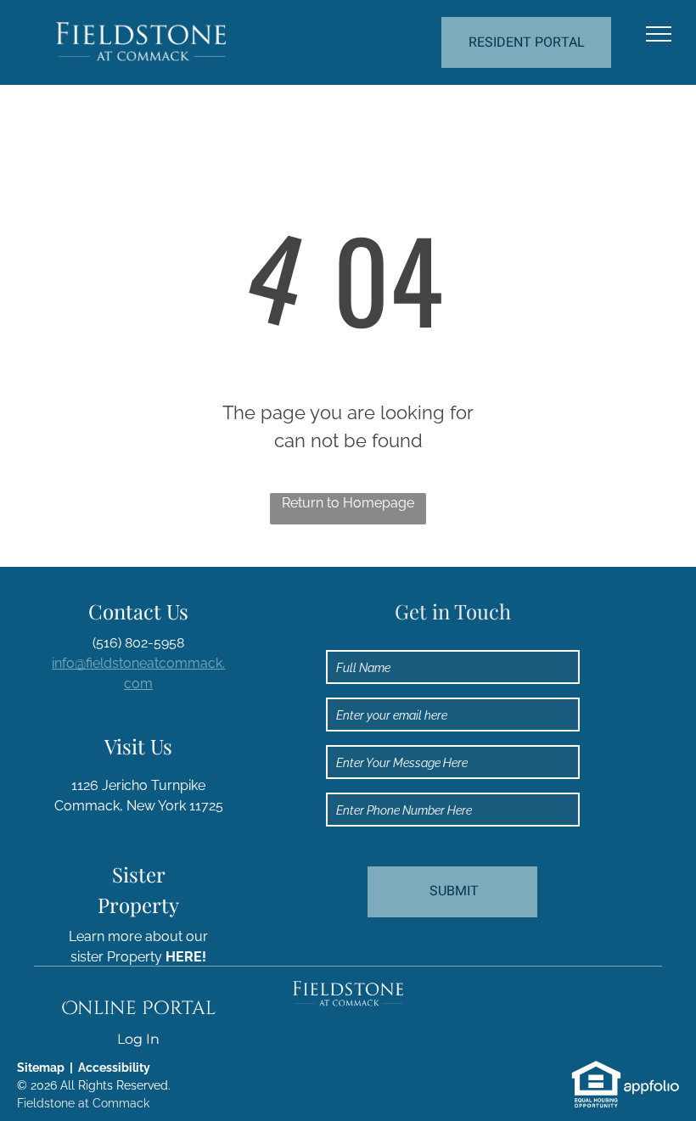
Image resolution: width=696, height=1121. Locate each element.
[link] (596, 1069)
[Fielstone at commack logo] (348, 991)
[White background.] (141, 32)
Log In (138, 1039)
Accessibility (114, 1067)
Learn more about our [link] (138, 936)
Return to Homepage (348, 503)
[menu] (659, 34)
